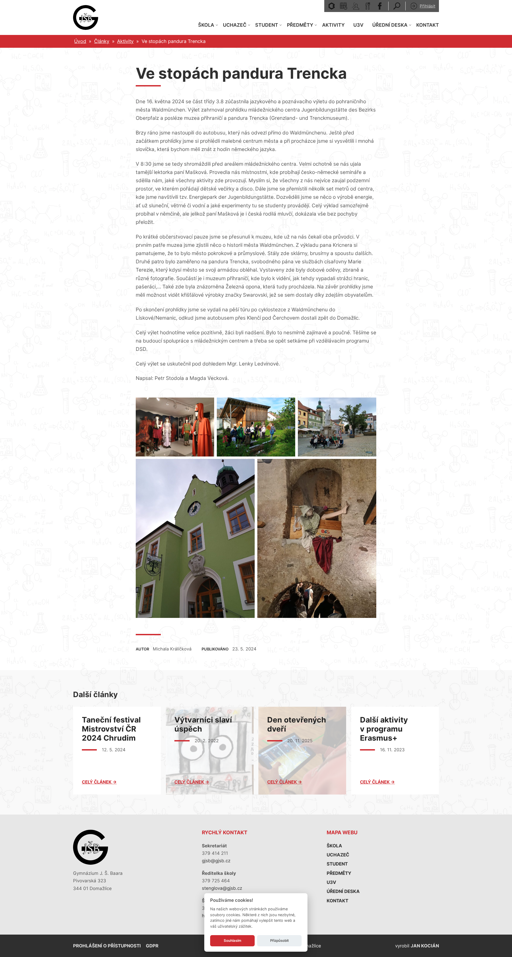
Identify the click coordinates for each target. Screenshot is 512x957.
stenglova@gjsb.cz (222, 888)
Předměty (300, 25)
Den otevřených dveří (296, 724)
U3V (358, 25)
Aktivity (333, 25)
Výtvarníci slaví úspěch (203, 724)
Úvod (80, 41)
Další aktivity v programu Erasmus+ (384, 728)
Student (266, 25)
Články (101, 41)
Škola (206, 25)
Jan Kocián (425, 945)
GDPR (152, 945)
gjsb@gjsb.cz (216, 860)
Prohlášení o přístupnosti (107, 945)
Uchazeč (234, 25)
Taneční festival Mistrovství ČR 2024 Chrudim (112, 728)
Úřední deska (389, 25)
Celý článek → (99, 782)
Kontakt (427, 25)
